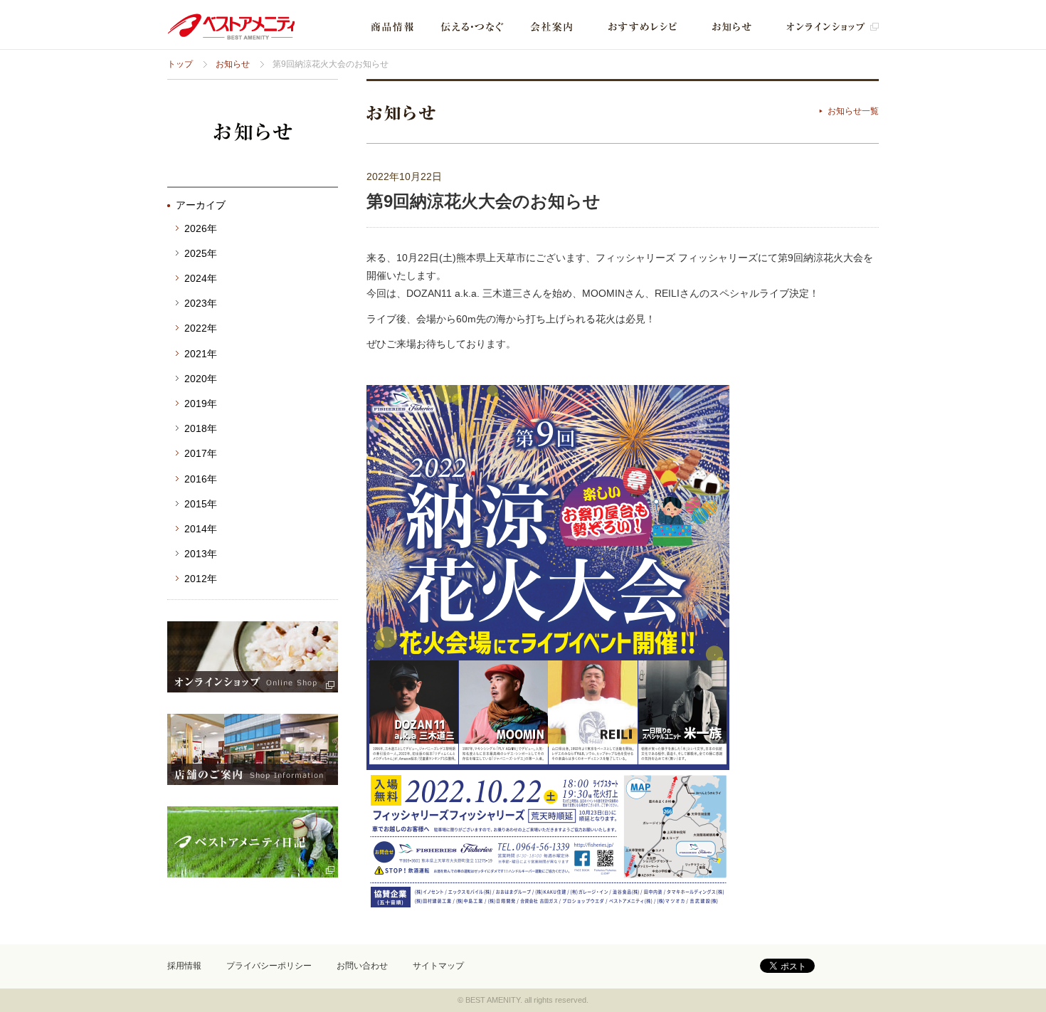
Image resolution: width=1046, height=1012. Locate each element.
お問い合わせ (362, 966)
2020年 (200, 378)
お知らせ (233, 64)
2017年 (200, 453)
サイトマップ (438, 966)
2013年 (200, 553)
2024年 (200, 278)
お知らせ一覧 (853, 111)
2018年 (200, 428)
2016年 (200, 479)
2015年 (200, 504)
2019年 (200, 403)
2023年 (200, 303)
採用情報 (184, 966)
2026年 (200, 228)
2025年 (200, 253)
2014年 (200, 528)
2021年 (200, 353)
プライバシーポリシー (269, 966)
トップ (180, 64)
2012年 (200, 578)
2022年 (200, 328)
